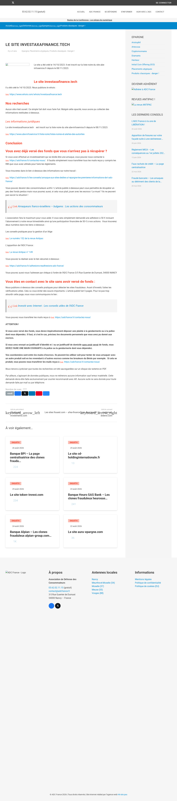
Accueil (9, 26)
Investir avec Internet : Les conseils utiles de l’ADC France (51, 305)
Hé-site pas (122, 794)
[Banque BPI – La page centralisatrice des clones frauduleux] (32, 454)
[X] (13, 2)
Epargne (45, 26)
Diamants (136, 55)
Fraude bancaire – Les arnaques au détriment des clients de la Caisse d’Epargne (147, 180)
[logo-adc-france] (24, 674)
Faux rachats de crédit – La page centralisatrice (148, 166)
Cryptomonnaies (139, 51)
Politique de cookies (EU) (147, 586)
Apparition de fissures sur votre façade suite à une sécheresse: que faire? (147, 137)
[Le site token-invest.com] (32, 494)
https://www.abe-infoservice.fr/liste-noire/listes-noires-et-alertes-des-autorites (47, 134)
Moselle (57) (98, 586)
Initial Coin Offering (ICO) (143, 64)
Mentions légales (143, 579)
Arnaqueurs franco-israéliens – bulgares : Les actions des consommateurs (60, 206)
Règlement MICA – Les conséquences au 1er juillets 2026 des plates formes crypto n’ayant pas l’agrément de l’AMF (148, 151)
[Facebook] (8, 2)
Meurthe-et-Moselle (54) (103, 582)
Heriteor (135, 60)
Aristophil (136, 42)
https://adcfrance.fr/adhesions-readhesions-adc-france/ (37, 265)
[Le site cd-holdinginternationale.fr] (90, 454)
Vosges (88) (98, 593)
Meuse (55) (97, 589)
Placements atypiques (39, 51)
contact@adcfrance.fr (59, 591)
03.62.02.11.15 (56, 587)
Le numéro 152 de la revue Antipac (26, 238)
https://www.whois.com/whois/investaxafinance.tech (36, 94)
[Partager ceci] (18, 393)
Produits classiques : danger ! (72, 26)
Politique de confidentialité (148, 582)
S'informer (27, 26)
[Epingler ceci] (39, 393)
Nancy (95, 579)
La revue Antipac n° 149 (21, 252)
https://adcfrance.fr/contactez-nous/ (27, 160)
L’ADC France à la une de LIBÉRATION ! (144, 123)
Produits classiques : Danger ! (62, 51)
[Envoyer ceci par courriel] (10, 393)
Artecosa (136, 47)
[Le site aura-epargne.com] (90, 531)
